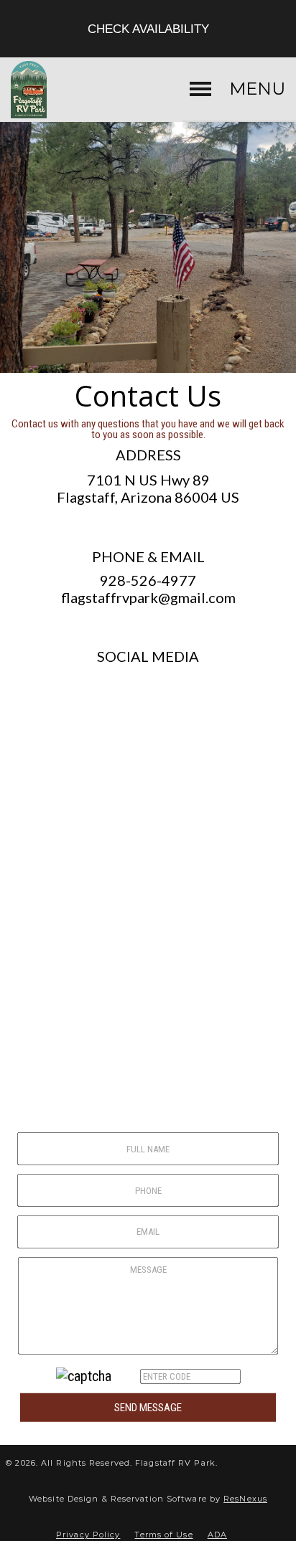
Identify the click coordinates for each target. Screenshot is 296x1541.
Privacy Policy (88, 1535)
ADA (217, 1535)
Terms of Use (163, 1535)
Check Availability (148, 29)
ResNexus (245, 1499)
